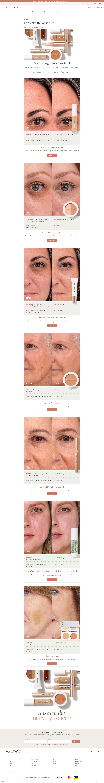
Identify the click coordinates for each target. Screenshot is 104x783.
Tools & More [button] (52, 11)
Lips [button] (45, 11)
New (59, 11)
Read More (52, 155)
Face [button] (28, 11)
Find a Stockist (94, 3)
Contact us (100, 3)
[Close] (102, 1)
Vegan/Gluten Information (71, 11)
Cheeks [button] (39, 11)
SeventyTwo (101, 781)
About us (89, 3)
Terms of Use (52, 744)
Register (98, 7)
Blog (63, 11)
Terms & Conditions (58, 744)
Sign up (76, 741)
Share (40, 27)
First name (26, 739)
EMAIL (49, 739)
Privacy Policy (65, 744)
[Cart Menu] (101, 7)
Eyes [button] (33, 11)
